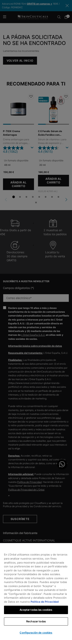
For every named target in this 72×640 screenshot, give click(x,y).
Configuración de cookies (36, 632)
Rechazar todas (36, 621)
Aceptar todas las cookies (36, 609)
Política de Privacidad (45, 601)
